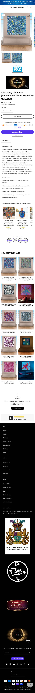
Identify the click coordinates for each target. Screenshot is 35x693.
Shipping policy (17, 689)
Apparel (5, 466)
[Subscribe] (29, 653)
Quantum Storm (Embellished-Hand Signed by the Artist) (9, 331)
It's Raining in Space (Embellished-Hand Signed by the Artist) (9, 279)
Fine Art (5, 438)
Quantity (3, 107)
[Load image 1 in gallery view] (7, 58)
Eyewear (5, 473)
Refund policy (20, 687)
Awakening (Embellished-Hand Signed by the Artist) (9, 305)
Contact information (26, 689)
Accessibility (6, 484)
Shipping (3, 104)
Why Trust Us (7, 487)
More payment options (17, 136)
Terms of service (9, 689)
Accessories (6, 462)
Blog (4, 452)
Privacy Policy (7, 495)
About (5, 434)
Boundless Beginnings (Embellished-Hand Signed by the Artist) (26, 279)
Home (4, 430)
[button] (3, 7)
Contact (5, 449)
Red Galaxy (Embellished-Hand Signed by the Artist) (9, 382)
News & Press (7, 441)
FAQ (4, 491)
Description (5, 140)
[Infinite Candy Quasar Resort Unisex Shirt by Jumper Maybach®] (9, 213)
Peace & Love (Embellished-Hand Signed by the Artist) (26, 357)
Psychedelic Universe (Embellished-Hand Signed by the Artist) (26, 305)
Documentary (7, 445)
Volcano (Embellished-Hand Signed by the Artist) (26, 331)
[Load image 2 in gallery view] (17, 58)
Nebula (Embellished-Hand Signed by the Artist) (9, 357)
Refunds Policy (7, 498)
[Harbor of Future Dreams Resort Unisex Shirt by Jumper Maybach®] (22, 213)
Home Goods (6, 470)
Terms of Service (7, 502)
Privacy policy (27, 687)
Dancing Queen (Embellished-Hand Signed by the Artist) (26, 382)
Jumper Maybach (11, 687)
